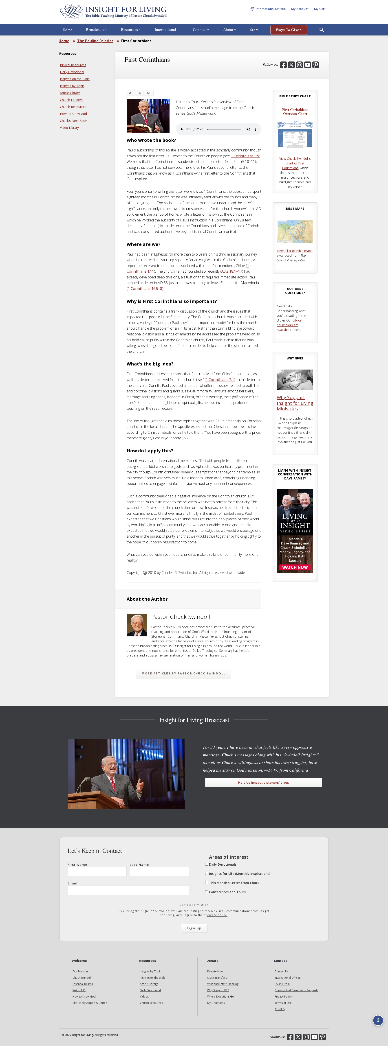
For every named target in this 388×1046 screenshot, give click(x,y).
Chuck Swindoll (82, 978)
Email (72, 883)
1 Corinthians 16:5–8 (145, 288)
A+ (149, 93)
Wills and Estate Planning (222, 984)
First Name (77, 864)
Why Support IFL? (218, 990)
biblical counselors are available (289, 325)
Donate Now (215, 972)
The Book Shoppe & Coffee (90, 1003)
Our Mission (80, 972)
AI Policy (280, 1009)
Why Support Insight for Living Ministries (295, 403)
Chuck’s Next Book (73, 120)
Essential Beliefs (83, 984)
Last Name (139, 864)
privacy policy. (216, 915)
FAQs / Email (282, 984)
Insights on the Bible (75, 79)
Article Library (70, 93)
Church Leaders (71, 100)
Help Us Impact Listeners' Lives (263, 782)
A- (131, 93)
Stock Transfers (217, 978)
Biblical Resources (73, 65)
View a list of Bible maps (294, 251)
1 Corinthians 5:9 (245, 155)
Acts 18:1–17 (231, 271)
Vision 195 (79, 990)
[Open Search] (322, 30)
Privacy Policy (283, 997)
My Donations (216, 1003)
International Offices (287, 978)
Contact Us (282, 972)
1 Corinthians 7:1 (220, 379)
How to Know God (73, 114)
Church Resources (73, 107)
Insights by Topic (72, 86)
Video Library (69, 127)
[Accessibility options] (378, 1020)
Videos (144, 997)
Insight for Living (113, 12)
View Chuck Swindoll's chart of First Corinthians (295, 163)
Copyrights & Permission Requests (296, 990)
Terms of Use (283, 1003)
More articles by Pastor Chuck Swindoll (183, 673)
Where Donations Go (220, 997)
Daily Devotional (72, 72)
